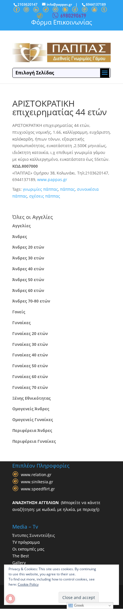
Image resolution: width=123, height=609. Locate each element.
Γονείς (18, 311)
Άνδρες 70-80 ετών (31, 301)
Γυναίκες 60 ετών (30, 376)
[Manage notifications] (10, 598)
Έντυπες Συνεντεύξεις (33, 535)
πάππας (67, 189)
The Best (20, 556)
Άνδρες (19, 236)
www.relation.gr (36, 475)
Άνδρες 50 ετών (28, 279)
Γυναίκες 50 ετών (30, 365)
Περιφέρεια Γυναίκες (34, 441)
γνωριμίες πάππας (40, 189)
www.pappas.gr (52, 179)
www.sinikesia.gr (37, 482)
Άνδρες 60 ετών (28, 290)
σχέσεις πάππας (44, 196)
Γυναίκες (21, 322)
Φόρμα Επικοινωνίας (61, 22)
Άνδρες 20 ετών (28, 247)
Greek (78, 605)
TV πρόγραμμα (26, 542)
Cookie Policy (28, 584)
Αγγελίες (21, 225)
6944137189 (96, 4)
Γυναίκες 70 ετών (30, 387)
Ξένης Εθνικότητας (31, 398)
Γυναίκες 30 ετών (30, 344)
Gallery (19, 562)
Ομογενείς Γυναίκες (32, 419)
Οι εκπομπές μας (28, 549)
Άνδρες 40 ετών (28, 268)
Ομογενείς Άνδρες (30, 408)
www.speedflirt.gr (38, 489)
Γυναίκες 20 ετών (30, 333)
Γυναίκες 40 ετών (30, 355)
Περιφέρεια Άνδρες (32, 430)
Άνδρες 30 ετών (28, 258)
